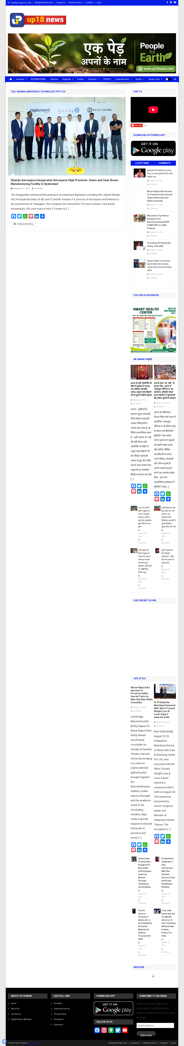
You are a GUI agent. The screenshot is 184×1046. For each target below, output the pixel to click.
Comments (165, 163)
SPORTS (107, 79)
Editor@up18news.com (43, 3)
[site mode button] (168, 79)
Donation (89, 3)
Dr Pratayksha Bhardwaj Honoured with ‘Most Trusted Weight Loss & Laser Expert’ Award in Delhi (164, 710)
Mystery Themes (34, 1043)
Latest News (142, 163)
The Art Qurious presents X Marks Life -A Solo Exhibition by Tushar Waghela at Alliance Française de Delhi (145, 924)
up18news (38, 188)
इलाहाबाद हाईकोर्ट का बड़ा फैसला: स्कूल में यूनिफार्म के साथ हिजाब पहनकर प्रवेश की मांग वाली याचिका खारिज (159, 266)
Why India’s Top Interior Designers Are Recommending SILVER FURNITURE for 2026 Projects (158, 221)
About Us (15, 1008)
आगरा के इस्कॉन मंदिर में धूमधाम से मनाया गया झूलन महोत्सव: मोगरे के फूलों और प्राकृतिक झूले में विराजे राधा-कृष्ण (145, 517)
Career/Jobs (154, 79)
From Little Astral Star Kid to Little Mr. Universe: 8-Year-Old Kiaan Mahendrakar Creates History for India (168, 923)
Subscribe (146, 1035)
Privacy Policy (60, 1014)
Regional (67, 79)
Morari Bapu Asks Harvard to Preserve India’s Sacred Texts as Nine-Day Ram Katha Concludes (159, 196)
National (54, 79)
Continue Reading (25, 224)
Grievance (58, 1024)
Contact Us (60, 3)
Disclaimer (59, 1019)
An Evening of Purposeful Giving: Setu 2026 (159, 244)
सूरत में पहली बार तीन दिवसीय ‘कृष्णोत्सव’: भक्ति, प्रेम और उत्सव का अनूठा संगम (167, 556)
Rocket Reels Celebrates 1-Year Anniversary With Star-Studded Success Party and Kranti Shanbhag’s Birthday (168, 872)
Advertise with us (76, 3)
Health (139, 79)
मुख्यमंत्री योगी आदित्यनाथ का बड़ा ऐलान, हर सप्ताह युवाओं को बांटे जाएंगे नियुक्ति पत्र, (159, 173)
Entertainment (122, 79)
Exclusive (20, 79)
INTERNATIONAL (38, 79)
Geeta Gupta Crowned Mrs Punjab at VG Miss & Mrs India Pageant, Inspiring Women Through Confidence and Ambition (145, 872)
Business (92, 79)
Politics (80, 79)
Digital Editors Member (21, 1019)
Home (14, 1003)
